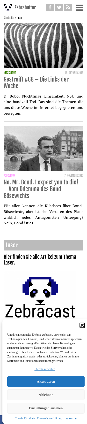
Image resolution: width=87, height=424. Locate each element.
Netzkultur (10, 72)
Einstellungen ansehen (46, 408)
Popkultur (9, 175)
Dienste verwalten (45, 369)
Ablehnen (46, 395)
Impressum (71, 418)
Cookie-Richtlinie (25, 418)
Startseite (9, 18)
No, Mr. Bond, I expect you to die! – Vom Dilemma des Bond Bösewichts (41, 189)
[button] (82, 325)
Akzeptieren (46, 381)
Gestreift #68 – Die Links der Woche (36, 83)
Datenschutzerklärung (49, 418)
